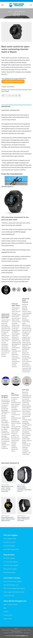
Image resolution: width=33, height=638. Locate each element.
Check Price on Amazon (13, 81)
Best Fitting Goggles (10, 572)
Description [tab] (5, 106)
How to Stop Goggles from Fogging (14, 588)
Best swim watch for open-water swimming (15, 89)
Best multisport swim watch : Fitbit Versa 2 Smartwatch (23, 519)
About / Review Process (11, 604)
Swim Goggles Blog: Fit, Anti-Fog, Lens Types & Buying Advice (16, 630)
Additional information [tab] (10, 110)
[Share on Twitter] (9, 95)
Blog (5, 608)
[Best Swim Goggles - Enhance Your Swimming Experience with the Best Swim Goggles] (16, 5)
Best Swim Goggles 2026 (11, 549)
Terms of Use (7, 618)
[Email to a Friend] (12, 95)
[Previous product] (18, 14)
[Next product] (14, 14)
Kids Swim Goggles (9, 558)
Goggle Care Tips (9, 595)
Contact (6, 611)
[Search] (31, 5)
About (16, 628)
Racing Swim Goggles (10, 569)
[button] (2, 5)
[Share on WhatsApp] (3, 95)
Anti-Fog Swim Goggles (11, 562)
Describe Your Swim (9, 542)
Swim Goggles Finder (10, 538)
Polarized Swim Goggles (11, 565)
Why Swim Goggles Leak (11, 585)
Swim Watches (19, 11)
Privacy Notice (8, 615)
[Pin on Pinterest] (16, 95)
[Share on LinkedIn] (19, 95)
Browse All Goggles (9, 545)
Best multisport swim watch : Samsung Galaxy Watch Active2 (8, 519)
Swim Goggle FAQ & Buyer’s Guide (14, 592)
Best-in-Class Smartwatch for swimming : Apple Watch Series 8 (24, 489)
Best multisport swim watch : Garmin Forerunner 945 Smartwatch (7, 489)
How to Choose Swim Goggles (13, 581)
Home (10, 11)
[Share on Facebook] (6, 95)
